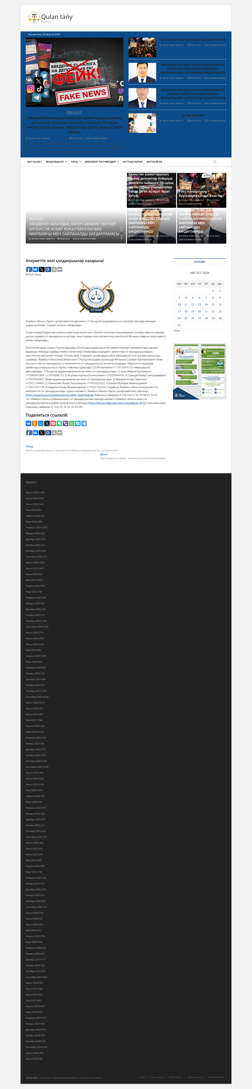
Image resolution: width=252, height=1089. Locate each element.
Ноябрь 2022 (33, 755)
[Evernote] (59, 423)
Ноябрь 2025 (33, 544)
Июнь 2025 (32, 574)
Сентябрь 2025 (34, 556)
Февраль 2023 (33, 737)
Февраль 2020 (33, 947)
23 (220, 311)
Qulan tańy (57, 16)
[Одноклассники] (34, 423)
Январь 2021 (33, 883)
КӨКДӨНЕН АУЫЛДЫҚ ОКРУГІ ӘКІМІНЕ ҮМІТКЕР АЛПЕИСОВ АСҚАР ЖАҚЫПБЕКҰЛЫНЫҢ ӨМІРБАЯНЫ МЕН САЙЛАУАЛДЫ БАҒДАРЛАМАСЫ (193, 69)
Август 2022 (32, 772)
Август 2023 (32, 702)
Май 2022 (31, 790)
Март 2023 (32, 731)
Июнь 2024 (32, 644)
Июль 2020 (32, 918)
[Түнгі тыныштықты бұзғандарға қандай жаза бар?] (142, 47)
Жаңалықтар (74, 112)
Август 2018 (32, 1052)
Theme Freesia (59, 1077)
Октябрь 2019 (33, 971)
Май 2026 (31, 509)
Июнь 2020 (32, 924)
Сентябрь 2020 (34, 906)
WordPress (72, 1077)
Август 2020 (32, 912)
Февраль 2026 (33, 527)
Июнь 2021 (32, 854)
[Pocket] (53, 423)
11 (186, 304)
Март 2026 (32, 521)
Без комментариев (97, 138)
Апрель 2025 (33, 585)
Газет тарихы (157, 1077)
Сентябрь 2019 (34, 976)
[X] (47, 423)
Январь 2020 (33, 953)
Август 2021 (32, 842)
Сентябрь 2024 (34, 626)
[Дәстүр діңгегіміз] (142, 123)
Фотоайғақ (154, 161)
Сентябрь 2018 (34, 1047)
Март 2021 (32, 871)
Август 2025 (32, 562)
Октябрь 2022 (33, 760)
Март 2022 (32, 801)
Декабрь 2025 (33, 539)
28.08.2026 (77, 138)
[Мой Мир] (41, 423)
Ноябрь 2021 (33, 825)
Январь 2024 (33, 673)
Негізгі (142, 1077)
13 (199, 304)
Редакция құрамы (216, 1077)
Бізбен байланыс (195, 1077)
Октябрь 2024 (33, 620)
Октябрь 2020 (33, 901)
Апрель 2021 (33, 866)
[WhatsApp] (71, 423)
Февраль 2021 (33, 877)
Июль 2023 (32, 708)
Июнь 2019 (32, 994)
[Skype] (78, 423)
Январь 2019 (33, 1023)
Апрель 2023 (33, 725)
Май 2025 (31, 579)
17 (179, 311)
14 (206, 304)
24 (179, 318)
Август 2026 (32, 492)
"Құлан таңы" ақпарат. (39, 138)
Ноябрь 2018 (33, 1035)
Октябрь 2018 (33, 1041)
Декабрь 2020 (33, 889)
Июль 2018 (32, 1058)
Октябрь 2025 (33, 550)
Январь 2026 (33, 533)
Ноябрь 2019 (33, 965)
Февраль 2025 (33, 597)
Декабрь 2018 (33, 1029)
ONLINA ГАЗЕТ (175, 1077)
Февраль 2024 (33, 667)
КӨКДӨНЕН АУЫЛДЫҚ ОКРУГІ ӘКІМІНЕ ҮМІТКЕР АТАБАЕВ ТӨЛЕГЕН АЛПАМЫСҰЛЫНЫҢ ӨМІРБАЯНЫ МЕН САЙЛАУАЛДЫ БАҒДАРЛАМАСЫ (193, 94)
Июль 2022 (32, 778)
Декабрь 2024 (33, 609)
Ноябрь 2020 (33, 895)
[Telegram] (84, 423)
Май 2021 (31, 860)
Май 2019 (31, 1000)
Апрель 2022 (33, 796)
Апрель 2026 (33, 515)
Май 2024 (31, 650)
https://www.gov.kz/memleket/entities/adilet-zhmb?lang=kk (60, 394)
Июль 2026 (32, 498)
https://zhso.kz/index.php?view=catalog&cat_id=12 (117, 402)
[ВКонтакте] (28, 423)
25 (186, 318)
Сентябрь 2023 (34, 696)
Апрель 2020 (33, 936)
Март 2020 (32, 941)
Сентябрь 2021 (34, 836)
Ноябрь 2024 (33, 615)
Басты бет (34, 161)
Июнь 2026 (32, 504)
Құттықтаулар (132, 161)
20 (199, 311)
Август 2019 (32, 982)
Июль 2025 (32, 568)
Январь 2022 (33, 813)
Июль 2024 (32, 638)
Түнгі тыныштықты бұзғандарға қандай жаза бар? (193, 39)
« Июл (176, 330)
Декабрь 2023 (33, 679)
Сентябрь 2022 (34, 766)
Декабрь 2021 (33, 819)
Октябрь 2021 (33, 831)
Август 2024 (32, 632)
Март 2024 (32, 661)
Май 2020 (31, 930)
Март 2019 (32, 1012)
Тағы (74, 161)
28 (206, 318)
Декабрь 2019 (33, 959)
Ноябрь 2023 (33, 685)
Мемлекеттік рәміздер (100, 161)
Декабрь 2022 (33, 749)
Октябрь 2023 (33, 690)
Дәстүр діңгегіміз (193, 115)
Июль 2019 (32, 988)
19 (192, 311)
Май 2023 (31, 720)
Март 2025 (32, 591)
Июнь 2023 (32, 714)
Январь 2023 (33, 743)
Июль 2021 (32, 848)
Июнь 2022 (32, 784)
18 (186, 311)
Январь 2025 (33, 603)
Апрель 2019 (33, 1006)
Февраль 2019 (33, 1017)
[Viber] (65, 423)
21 (206, 311)
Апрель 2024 (33, 655)
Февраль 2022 (33, 807)
